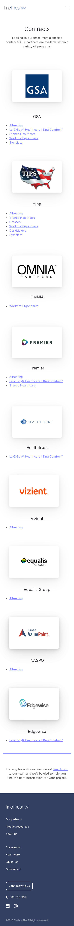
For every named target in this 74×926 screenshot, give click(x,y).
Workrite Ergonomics (23, 138)
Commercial (13, 847)
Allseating (16, 125)
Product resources (17, 826)
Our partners (14, 819)
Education (12, 861)
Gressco (15, 222)
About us (11, 833)
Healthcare (13, 854)
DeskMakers (17, 230)
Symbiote (15, 142)
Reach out (60, 769)
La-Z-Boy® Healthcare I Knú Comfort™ (36, 129)
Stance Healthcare (22, 134)
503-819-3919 (18, 897)
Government (13, 869)
